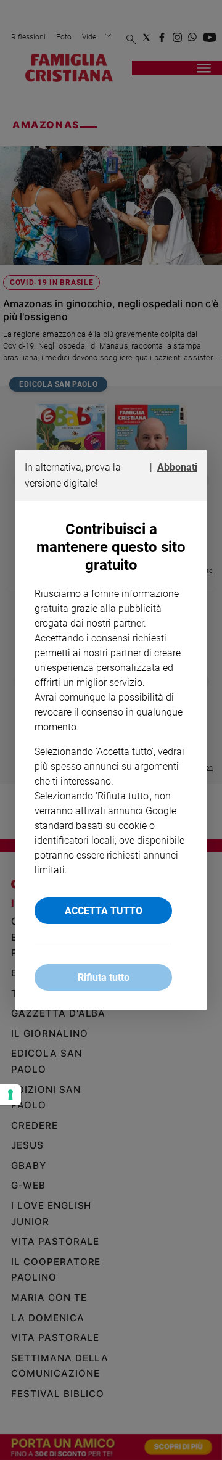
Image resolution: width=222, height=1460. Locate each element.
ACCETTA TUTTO (103, 911)
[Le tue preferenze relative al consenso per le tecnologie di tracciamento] (10, 1094)
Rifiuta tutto (104, 977)
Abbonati (177, 467)
